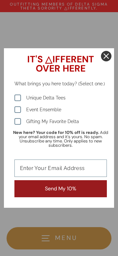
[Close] (106, 56)
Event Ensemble (43, 109)
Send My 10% (60, 188)
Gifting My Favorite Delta (52, 121)
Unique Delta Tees (46, 97)
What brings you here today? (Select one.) (59, 83)
